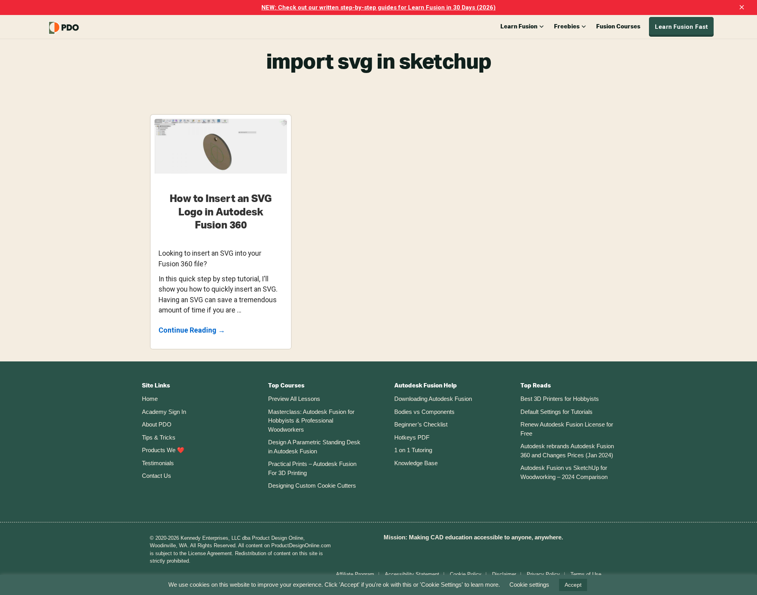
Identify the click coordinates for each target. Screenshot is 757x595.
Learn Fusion (518, 27)
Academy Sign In (164, 411)
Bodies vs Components (424, 411)
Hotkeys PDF (411, 437)
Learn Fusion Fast (681, 26)
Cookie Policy (465, 574)
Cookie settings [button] (529, 584)
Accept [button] (573, 585)
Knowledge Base (416, 463)
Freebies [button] (567, 27)
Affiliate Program (355, 574)
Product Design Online (82, 28)
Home (150, 398)
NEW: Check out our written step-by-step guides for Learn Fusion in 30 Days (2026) (378, 7)
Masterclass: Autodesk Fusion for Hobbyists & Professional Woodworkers (311, 420)
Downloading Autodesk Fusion (433, 398)
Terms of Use (586, 574)
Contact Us (156, 475)
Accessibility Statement (412, 574)
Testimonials (158, 463)
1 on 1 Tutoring (413, 450)
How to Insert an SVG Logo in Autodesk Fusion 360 (221, 212)
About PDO (157, 424)
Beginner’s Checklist (420, 424)
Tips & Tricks (158, 437)
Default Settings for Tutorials (556, 411)
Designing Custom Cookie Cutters (312, 485)
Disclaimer (504, 574)
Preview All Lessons (294, 398)
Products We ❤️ (163, 450)
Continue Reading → (191, 331)
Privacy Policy (543, 574)
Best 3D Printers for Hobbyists (559, 398)
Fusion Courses (618, 27)
